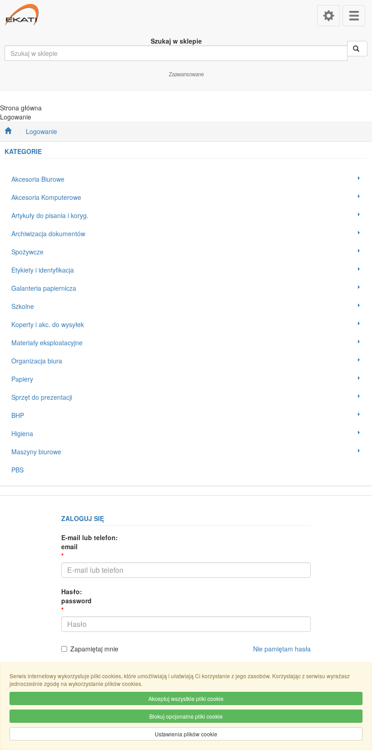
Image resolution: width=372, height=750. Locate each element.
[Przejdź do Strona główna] (8, 131)
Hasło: (76, 596)
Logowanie (41, 131)
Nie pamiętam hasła (282, 648)
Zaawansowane (186, 74)
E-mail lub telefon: (89, 542)
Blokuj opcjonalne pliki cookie (186, 716)
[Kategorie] (354, 15)
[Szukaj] (357, 48)
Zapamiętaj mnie (94, 648)
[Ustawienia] (328, 15)
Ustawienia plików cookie (186, 734)
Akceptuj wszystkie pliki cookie (186, 698)
